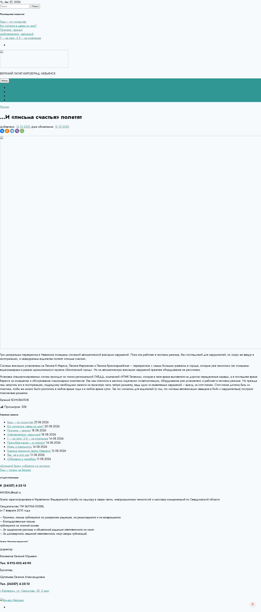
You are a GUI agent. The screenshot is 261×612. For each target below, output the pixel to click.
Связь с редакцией (19, 88)
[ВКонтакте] (2, 131)
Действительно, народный (16, 34)
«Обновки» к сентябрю (21, 459)
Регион (4, 107)
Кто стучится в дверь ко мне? (18, 26)
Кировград (14, 100)
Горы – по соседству (13, 22)
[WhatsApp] (22, 131)
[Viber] (17, 131)
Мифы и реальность (19, 447)
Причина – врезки (19, 430)
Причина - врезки (11, 30)
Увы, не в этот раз (18, 455)
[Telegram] (12, 131)
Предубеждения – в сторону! (26, 443)
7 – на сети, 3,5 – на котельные (20, 38)
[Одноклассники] (7, 131)
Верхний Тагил (16, 96)
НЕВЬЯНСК (14, 92)
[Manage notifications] (252, 604)
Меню (4, 80)
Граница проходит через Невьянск (29, 451)
